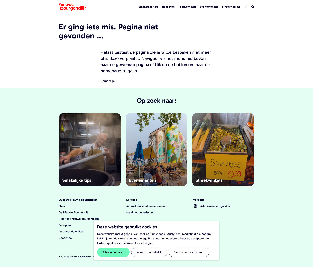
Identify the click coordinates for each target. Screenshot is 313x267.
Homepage (108, 81)
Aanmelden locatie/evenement (146, 206)
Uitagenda (65, 238)
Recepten (65, 225)
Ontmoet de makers (71, 231)
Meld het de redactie (139, 212)
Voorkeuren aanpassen (188, 252)
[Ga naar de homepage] (72, 6)
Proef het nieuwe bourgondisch (79, 219)
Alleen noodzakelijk (149, 252)
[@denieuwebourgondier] (195, 206)
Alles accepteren (113, 252)
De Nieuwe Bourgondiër (74, 212)
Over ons (64, 206)
